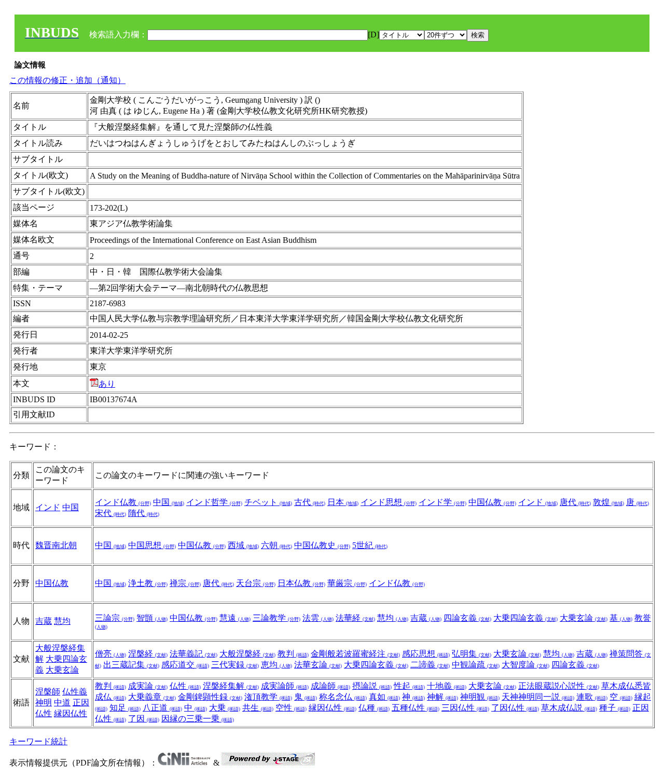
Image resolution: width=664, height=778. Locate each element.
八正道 (162, 707)
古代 (309, 502)
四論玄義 (467, 617)
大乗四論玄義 (525, 617)
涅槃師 (47, 691)
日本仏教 (301, 583)
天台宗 (255, 583)
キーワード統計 (38, 741)
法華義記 (193, 653)
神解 (442, 696)
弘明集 (471, 653)
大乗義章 (152, 696)
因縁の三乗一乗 (197, 718)
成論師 (330, 685)
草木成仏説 (569, 707)
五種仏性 (415, 707)
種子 (614, 707)
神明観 (480, 696)
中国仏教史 (322, 545)
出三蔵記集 (131, 664)
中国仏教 (492, 502)
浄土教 (148, 583)
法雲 (318, 617)
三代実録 (235, 664)
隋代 (143, 513)
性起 (409, 685)
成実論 (148, 685)
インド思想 (389, 502)
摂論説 (372, 685)
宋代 (110, 513)
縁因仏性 (70, 713)
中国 (70, 507)
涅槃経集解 (231, 685)
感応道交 (185, 664)
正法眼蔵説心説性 (558, 685)
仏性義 (74, 691)
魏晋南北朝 (56, 545)
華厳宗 (347, 583)
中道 (62, 702)
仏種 (374, 707)
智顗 (152, 617)
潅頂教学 (268, 696)
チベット (268, 502)
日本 (342, 502)
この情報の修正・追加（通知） (67, 80)
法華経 (355, 617)
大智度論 (525, 664)
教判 (293, 653)
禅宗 (185, 583)
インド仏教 (123, 502)
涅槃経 (148, 653)
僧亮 (110, 653)
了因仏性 (515, 707)
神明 (43, 702)
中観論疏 (476, 664)
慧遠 (235, 617)
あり (107, 383)
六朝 (276, 545)
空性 (291, 707)
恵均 (276, 664)
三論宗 (114, 617)
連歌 (591, 696)
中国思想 (152, 545)
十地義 (446, 685)
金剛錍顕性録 (210, 696)
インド (47, 507)
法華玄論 (318, 664)
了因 (143, 718)
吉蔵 (43, 621)
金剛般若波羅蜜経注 (355, 653)
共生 (257, 707)
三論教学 (276, 617)
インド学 (442, 502)
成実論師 (285, 685)
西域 (243, 545)
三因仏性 (465, 707)
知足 (125, 707)
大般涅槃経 (247, 653)
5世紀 (370, 545)
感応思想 (426, 653)
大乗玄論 (583, 617)
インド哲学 (214, 502)
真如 (384, 696)
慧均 (62, 621)
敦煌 (608, 502)
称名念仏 (343, 696)
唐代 (575, 502)
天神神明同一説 (538, 696)
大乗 (224, 707)
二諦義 (430, 664)
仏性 (185, 685)
